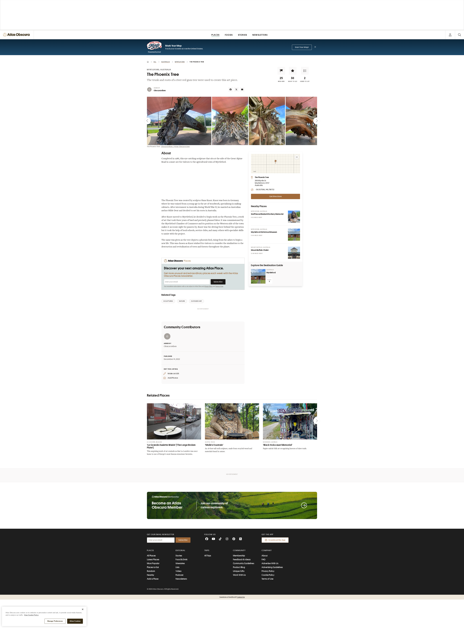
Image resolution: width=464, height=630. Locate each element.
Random (151, 571)
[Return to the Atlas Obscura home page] (17, 34)
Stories (179, 556)
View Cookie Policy (31, 615)
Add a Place (153, 579)
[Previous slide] (147, 121)
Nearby (150, 575)
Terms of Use (219, 286)
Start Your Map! (302, 47)
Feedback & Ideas (241, 559)
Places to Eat (153, 567)
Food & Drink (181, 559)
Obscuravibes (160, 91)
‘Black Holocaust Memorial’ (277, 445)
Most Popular (153, 563)
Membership (239, 556)
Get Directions (275, 196)
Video (178, 571)
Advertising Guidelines (272, 567)
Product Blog (239, 567)
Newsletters (181, 579)
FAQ (263, 559)
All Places (151, 556)
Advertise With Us (270, 563)
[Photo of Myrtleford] (258, 276)
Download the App (277, 540)
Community (239, 550)
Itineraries (180, 563)
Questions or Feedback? (232, 597)
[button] (281, 71)
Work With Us (239, 575)
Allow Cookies (75, 621)
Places (150, 550)
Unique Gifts (238, 571)
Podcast (179, 575)
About (265, 556)
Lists (177, 567)
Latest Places (153, 559)
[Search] (459, 34)
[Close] (82, 609)
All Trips (207, 556)
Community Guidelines (243, 563)
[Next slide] (316, 121)
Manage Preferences (55, 621)
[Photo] (294, 217)
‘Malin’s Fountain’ (214, 445)
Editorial (180, 550)
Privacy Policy (209, 286)
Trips (207, 550)
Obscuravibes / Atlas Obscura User (175, 146)
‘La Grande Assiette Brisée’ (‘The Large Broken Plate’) (171, 446)
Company (267, 550)
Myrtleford (271, 273)
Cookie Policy (268, 575)
